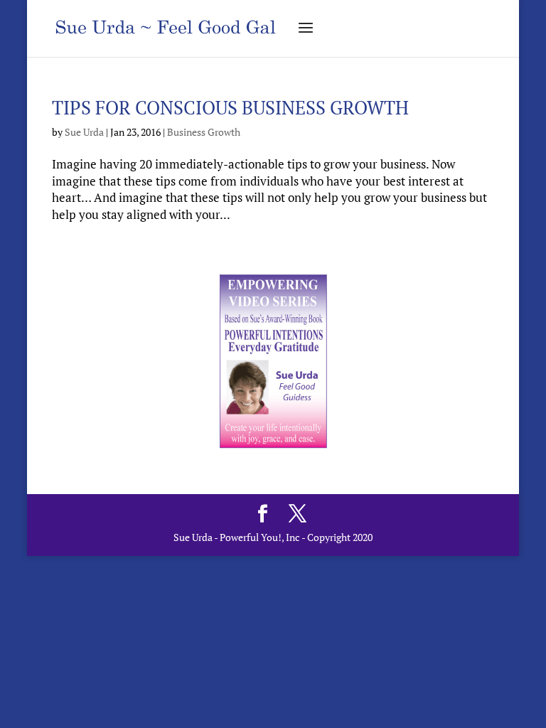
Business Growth (203, 132)
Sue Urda (84, 132)
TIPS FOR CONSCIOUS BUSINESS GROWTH (230, 107)
